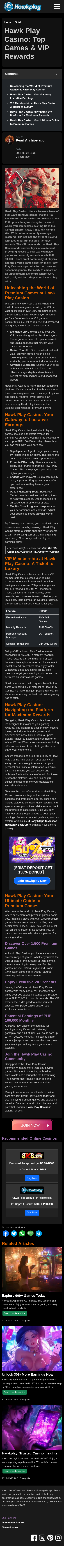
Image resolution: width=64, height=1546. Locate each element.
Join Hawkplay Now (32, 880)
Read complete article (14, 1313)
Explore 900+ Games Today (24, 1296)
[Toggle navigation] (57, 7)
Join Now (32, 1212)
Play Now (32, 1178)
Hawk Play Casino (37, 1107)
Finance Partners (10, 1527)
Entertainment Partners (13, 1522)
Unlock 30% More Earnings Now (27, 1374)
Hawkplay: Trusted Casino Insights (29, 1453)
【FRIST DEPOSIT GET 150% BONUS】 (32, 870)
